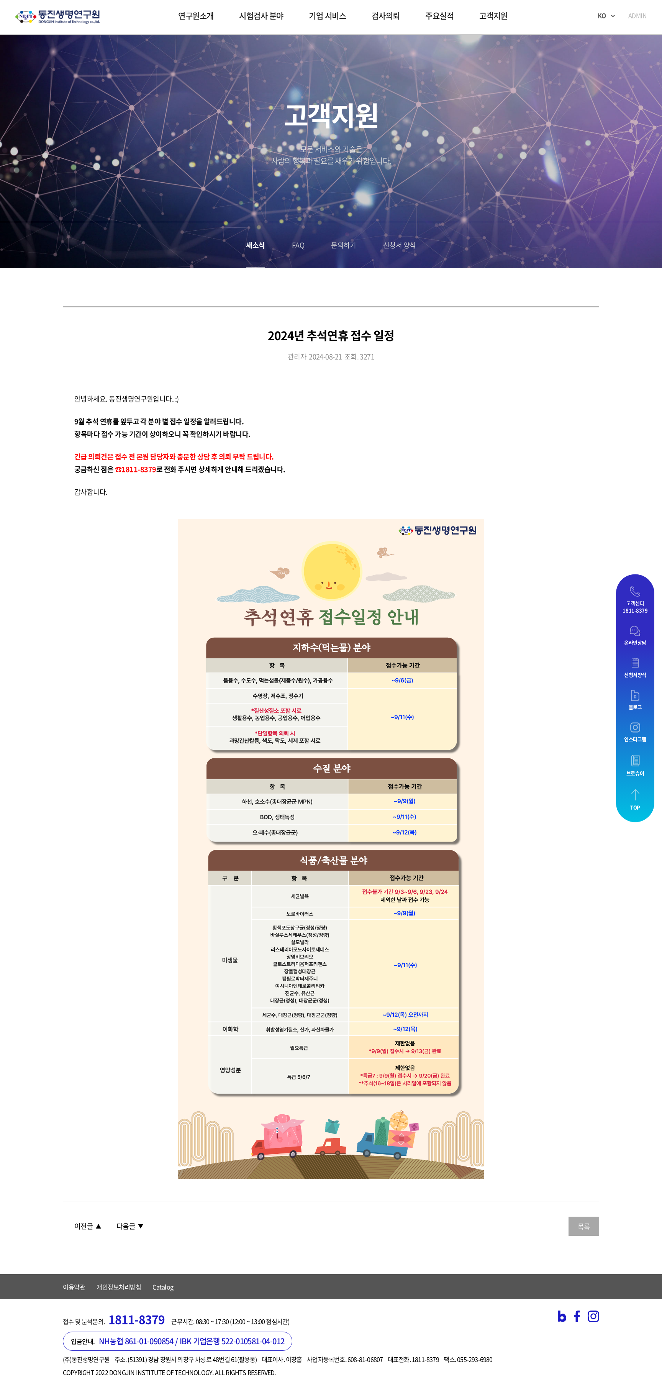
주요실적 (439, 15)
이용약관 (74, 1286)
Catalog (163, 1286)
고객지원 (493, 15)
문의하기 (343, 245)
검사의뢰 (386, 15)
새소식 (255, 245)
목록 (584, 1226)
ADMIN (637, 15)
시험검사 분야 (261, 15)
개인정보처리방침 (119, 1286)
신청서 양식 (399, 245)
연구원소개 (196, 15)
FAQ (298, 245)
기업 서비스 (327, 15)
